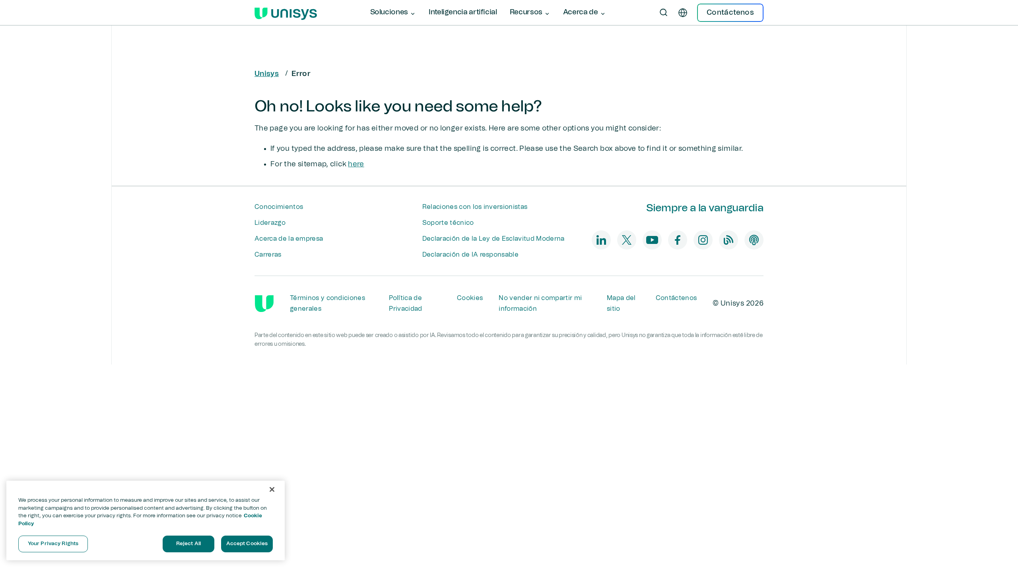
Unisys (266, 74)
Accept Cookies (247, 543)
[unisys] (264, 303)
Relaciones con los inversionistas (475, 207)
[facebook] (677, 239)
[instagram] (703, 239)
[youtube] (652, 239)
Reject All (188, 543)
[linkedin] (601, 239)
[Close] (272, 489)
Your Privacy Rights (53, 543)
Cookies (470, 298)
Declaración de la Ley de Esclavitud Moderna (493, 239)
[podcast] (754, 239)
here (356, 164)
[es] (683, 13)
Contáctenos (676, 298)
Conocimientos (278, 207)
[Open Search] (663, 13)
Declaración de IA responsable (470, 254)
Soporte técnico (448, 223)
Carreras (268, 254)
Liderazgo (270, 223)
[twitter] (626, 239)
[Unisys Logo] (285, 13)
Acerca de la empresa (288, 239)
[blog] (728, 239)
